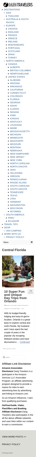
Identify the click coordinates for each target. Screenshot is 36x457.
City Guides (14, 305)
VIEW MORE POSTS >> (14, 436)
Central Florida (8, 348)
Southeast (6, 308)
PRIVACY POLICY (11, 444)
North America (24, 305)
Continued (25, 342)
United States (16, 308)
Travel (11, 308)
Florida (19, 305)
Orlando (14, 348)
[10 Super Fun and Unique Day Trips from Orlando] (18, 271)
